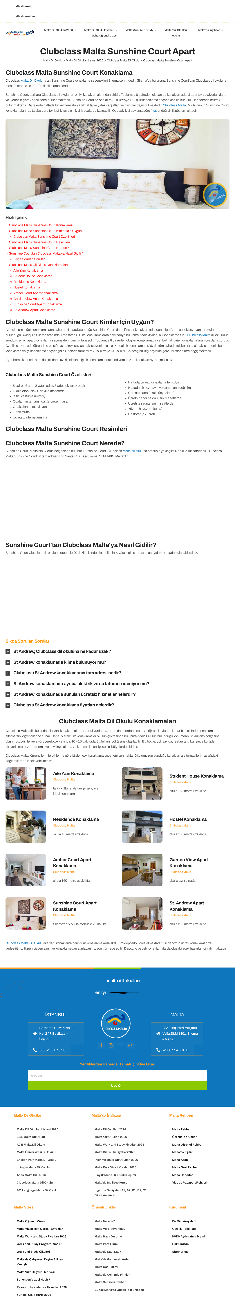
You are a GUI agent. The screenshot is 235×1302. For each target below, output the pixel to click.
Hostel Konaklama (26, 287)
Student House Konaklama (32, 276)
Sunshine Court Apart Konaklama (37, 304)
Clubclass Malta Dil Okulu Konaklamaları (38, 265)
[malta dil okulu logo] (116, 1008)
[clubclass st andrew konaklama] (175, 913)
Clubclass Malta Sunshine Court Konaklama (41, 225)
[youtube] (120, 1044)
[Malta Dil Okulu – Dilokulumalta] (20, 30)
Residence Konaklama (29, 282)
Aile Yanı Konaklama (28, 270)
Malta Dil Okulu (32, 80)
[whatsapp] (130, 1045)
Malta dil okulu (133, 451)
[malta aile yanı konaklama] (59, 783)
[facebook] (101, 1045)
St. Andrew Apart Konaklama (34, 310)
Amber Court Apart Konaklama (35, 293)
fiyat (154, 110)
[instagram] (111, 1045)
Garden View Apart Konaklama (35, 299)
